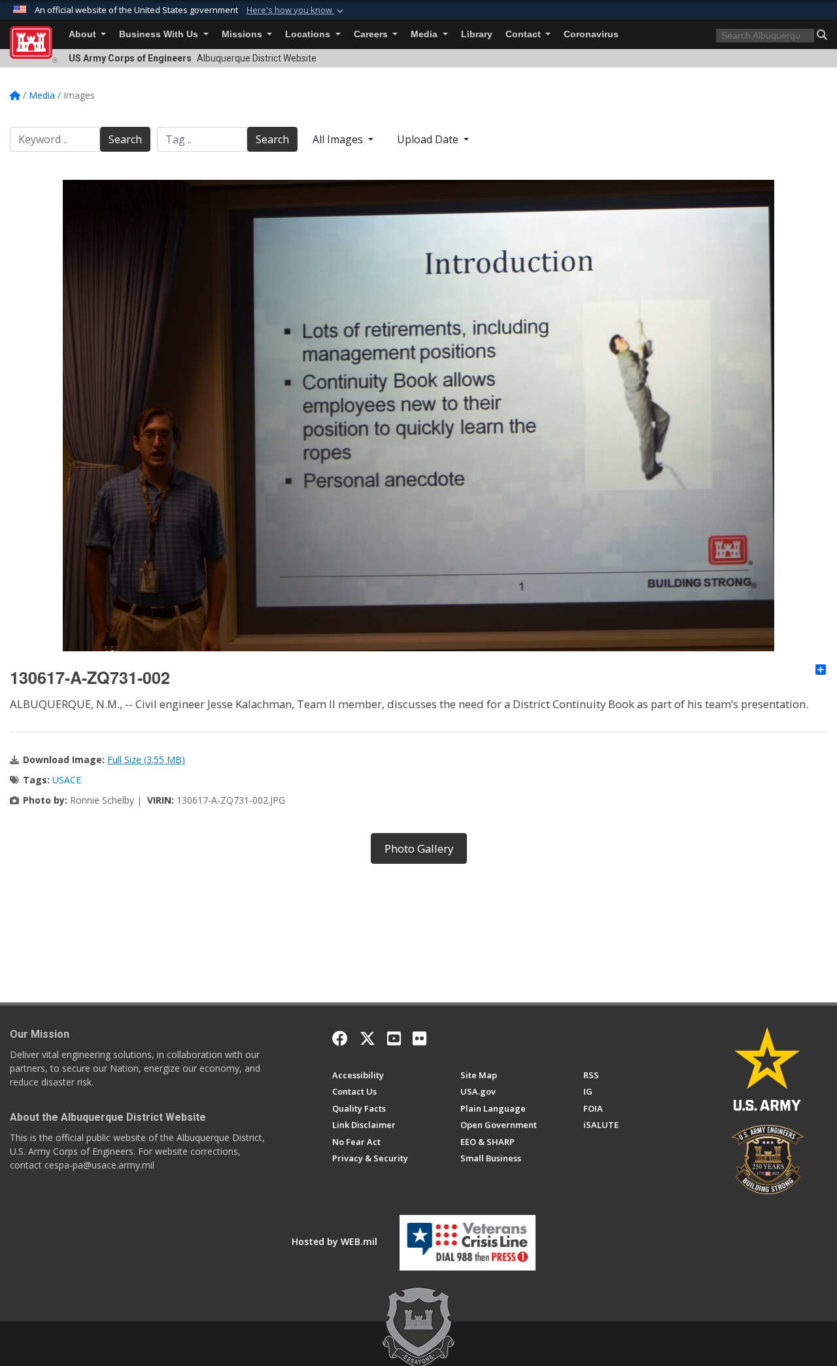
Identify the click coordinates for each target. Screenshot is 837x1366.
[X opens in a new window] (367, 1038)
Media (425, 34)
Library (476, 34)
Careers (372, 34)
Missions (243, 34)
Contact (524, 34)
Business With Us (160, 34)
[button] (296, 10)
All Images (339, 139)
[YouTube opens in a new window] (394, 1038)
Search (125, 139)
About (84, 34)
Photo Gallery (418, 848)
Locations (309, 34)
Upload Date (429, 139)
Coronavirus (591, 34)
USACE (66, 780)
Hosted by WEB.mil (334, 1241)
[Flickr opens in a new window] (419, 1038)
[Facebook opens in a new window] (340, 1038)
